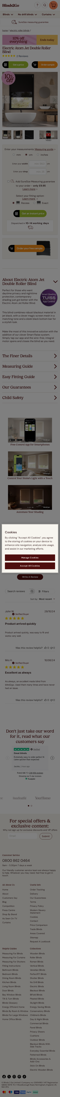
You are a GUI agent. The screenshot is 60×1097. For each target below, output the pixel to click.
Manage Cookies (30, 557)
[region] (30, 548)
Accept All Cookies (30, 565)
